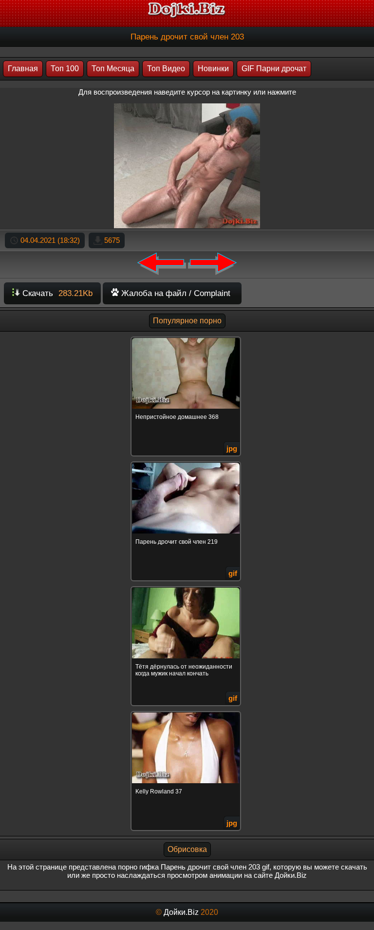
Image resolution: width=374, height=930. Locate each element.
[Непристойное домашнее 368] (187, 338)
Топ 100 (65, 68)
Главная (23, 68)
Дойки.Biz (181, 912)
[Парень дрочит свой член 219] (187, 463)
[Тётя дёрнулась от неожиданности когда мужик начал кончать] (187, 588)
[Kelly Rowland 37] (187, 713)
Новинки (213, 68)
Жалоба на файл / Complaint (174, 293)
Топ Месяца (113, 68)
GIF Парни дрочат (274, 68)
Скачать (56, 293)
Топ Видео (166, 68)
